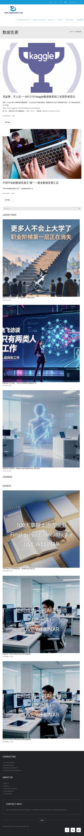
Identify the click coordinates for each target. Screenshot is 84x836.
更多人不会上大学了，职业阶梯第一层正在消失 (19, 297)
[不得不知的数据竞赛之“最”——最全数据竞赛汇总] (42, 154)
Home (71, 31)
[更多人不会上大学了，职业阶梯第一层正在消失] (41, 258)
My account (73, 2)
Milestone (6, 786)
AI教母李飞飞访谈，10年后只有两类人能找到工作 (19, 383)
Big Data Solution (9, 765)
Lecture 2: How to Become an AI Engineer (17, 739)
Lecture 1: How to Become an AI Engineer (17, 654)
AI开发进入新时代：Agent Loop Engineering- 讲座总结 (21, 468)
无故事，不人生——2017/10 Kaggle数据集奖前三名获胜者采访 (39, 96)
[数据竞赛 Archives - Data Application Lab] (13, 10)
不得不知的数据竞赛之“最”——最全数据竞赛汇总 (31, 182)
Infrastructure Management (12, 770)
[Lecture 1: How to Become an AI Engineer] (41, 614)
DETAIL (7, 122)
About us (51, 20)
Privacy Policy (8, 794)
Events (60, 20)
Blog (13, 116)
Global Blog (70, 20)
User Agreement (8, 791)
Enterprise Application (10, 768)
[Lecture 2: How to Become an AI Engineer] (41, 700)
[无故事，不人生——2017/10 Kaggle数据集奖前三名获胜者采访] (42, 68)
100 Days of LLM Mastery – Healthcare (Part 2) (19, 568)
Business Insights (9, 762)
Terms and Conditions (10, 788)
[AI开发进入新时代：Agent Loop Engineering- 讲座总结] (41, 429)
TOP (42, 820)
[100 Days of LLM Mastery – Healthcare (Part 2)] (41, 529)
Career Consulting (39, 20)
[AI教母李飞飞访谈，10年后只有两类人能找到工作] (41, 343)
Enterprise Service (23, 20)
